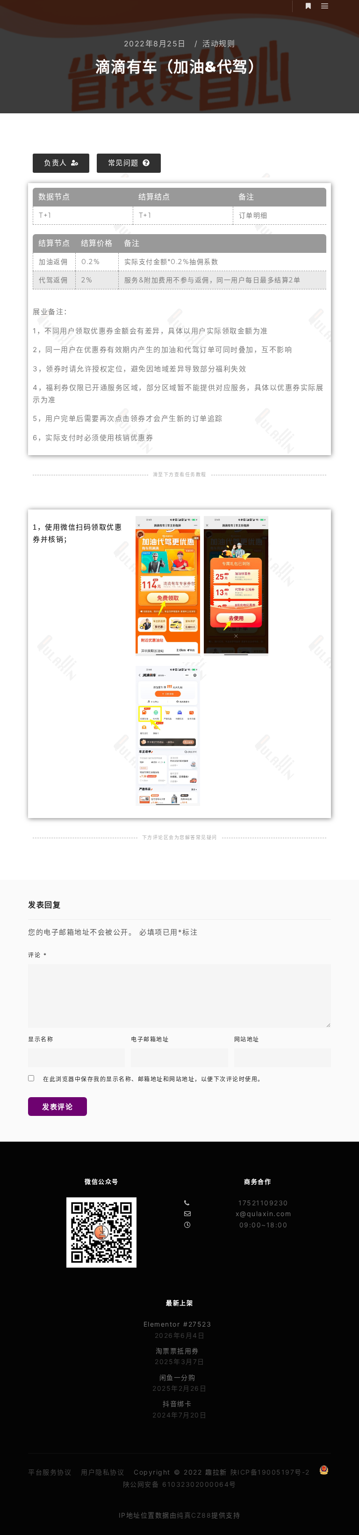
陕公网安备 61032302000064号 (180, 1484)
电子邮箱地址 (150, 1039)
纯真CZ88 (194, 1515)
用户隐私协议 (102, 1472)
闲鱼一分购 (177, 1377)
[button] (61, 163)
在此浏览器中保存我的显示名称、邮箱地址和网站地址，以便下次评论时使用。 (153, 1079)
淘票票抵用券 (177, 1351)
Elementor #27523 (178, 1324)
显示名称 (40, 1039)
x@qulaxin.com (264, 1214)
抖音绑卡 (177, 1404)
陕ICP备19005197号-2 (270, 1472)
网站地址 (246, 1039)
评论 (37, 955)
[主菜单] (324, 6)
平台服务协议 (50, 1472)
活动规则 (218, 43)
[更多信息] (308, 6)
